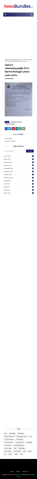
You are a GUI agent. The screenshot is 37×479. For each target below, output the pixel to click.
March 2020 (18, 156)
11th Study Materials (18, 445)
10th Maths (21, 433)
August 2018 (18, 181)
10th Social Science (9, 436)
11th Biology (19, 439)
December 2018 (18, 168)
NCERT (30, 451)
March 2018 (18, 193)
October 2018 (18, 174)
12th (15, 448)
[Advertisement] (18, 37)
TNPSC (10, 454)
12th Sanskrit (7, 451)
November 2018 (18, 171)
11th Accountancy (9, 439)
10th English (12, 433)
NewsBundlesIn (9, 78)
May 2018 (18, 187)
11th (30, 436)
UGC (21, 454)
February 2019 (18, 162)
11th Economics (19, 442)
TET (5, 454)
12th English (21, 448)
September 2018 (18, 178)
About (18, 471)
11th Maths (29, 442)
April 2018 (18, 190)
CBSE (24, 451)
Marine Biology (13, 59)
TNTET (16, 454)
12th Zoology (17, 451)
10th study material (22, 436)
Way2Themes (17, 474)
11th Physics (7, 445)
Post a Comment (10, 141)
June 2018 (18, 184)
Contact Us (25, 471)
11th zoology (7, 448)
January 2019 (18, 165)
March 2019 (18, 159)
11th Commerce (8, 442)
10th (5, 433)
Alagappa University (16, 122)
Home (6, 59)
